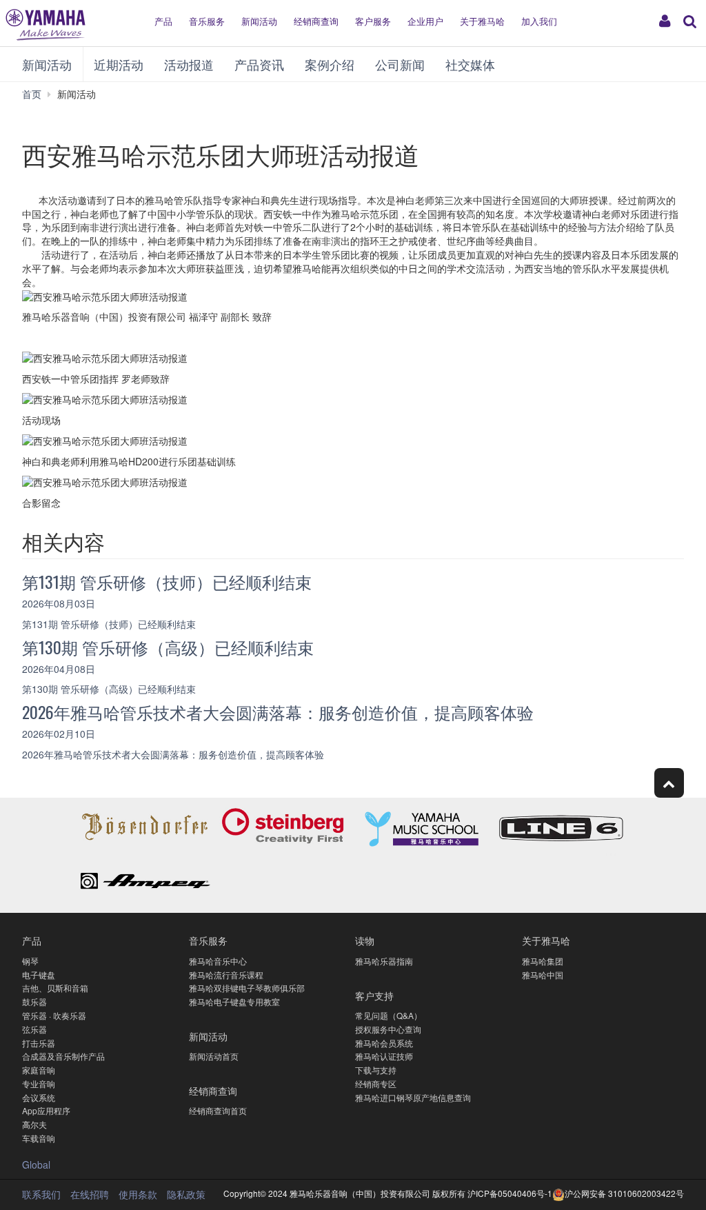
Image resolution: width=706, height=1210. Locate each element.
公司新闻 (400, 64)
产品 (163, 21)
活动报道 (189, 64)
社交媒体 (470, 64)
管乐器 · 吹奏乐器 (54, 1015)
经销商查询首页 (218, 1110)
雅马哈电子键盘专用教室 (234, 1001)
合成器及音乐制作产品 (63, 1056)
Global (36, 1164)
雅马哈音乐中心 (218, 961)
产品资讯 (259, 64)
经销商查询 (316, 21)
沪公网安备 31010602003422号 (624, 1193)
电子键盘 (38, 974)
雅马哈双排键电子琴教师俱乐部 (247, 988)
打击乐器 (38, 1043)
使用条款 (138, 1194)
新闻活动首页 (214, 1056)
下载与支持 (375, 1070)
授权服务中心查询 (388, 1029)
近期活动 (118, 64)
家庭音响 (38, 1070)
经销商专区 (375, 1083)
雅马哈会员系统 (384, 1043)
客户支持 (374, 995)
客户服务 (373, 21)
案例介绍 (329, 64)
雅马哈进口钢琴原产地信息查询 (413, 1097)
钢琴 (30, 961)
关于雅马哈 (482, 21)
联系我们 (41, 1194)
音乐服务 (207, 21)
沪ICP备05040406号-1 (509, 1193)
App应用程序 (46, 1110)
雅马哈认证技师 (384, 1056)
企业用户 (425, 21)
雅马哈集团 (542, 961)
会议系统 (38, 1097)
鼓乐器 (34, 1001)
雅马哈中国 (542, 974)
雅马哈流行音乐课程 (226, 974)
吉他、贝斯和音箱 (55, 988)
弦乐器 (34, 1029)
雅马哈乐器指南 (384, 961)
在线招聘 (89, 1194)
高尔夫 (34, 1124)
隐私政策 (186, 1194)
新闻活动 (259, 21)
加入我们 (539, 21)
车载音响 (38, 1138)
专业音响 (38, 1083)
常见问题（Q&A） (388, 1015)
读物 (364, 940)
